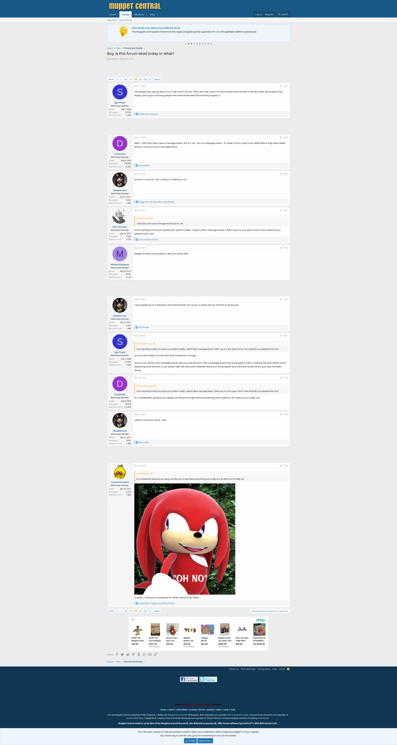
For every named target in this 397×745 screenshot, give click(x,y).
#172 (286, 137)
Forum (125, 14)
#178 (286, 378)
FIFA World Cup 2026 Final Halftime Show (133, 27)
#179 (286, 414)
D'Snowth (113, 58)
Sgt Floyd (119, 102)
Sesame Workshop (134, 718)
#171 (286, 86)
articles (193, 709)
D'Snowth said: (143, 218)
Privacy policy (264, 669)
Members (139, 14)
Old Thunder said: (144, 343)
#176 (286, 299)
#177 (286, 335)
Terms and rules (248, 669)
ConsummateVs (120, 482)
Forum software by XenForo (250, 723)
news (171, 709)
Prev (111, 79)
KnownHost (263, 718)
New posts (112, 20)
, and (156, 202)
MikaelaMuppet (120, 264)
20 (145, 79)
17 (131, 79)
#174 (286, 210)
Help (152, 14)
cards (226, 709)
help (233, 709)
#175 (286, 248)
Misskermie (120, 190)
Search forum (125, 20)
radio (218, 709)
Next (156, 79)
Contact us (234, 669)
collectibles (181, 709)
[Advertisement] (198, 69)
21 (150, 79)
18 (135, 79)
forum (202, 709)
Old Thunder (119, 226)
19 (140, 79)
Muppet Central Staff (177, 714)
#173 (286, 174)
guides (210, 709)
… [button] (121, 79)
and (148, 114)
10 (211, 43)
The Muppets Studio (239, 714)
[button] (117, 14)
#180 (286, 465)
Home (112, 14)
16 (126, 79)
